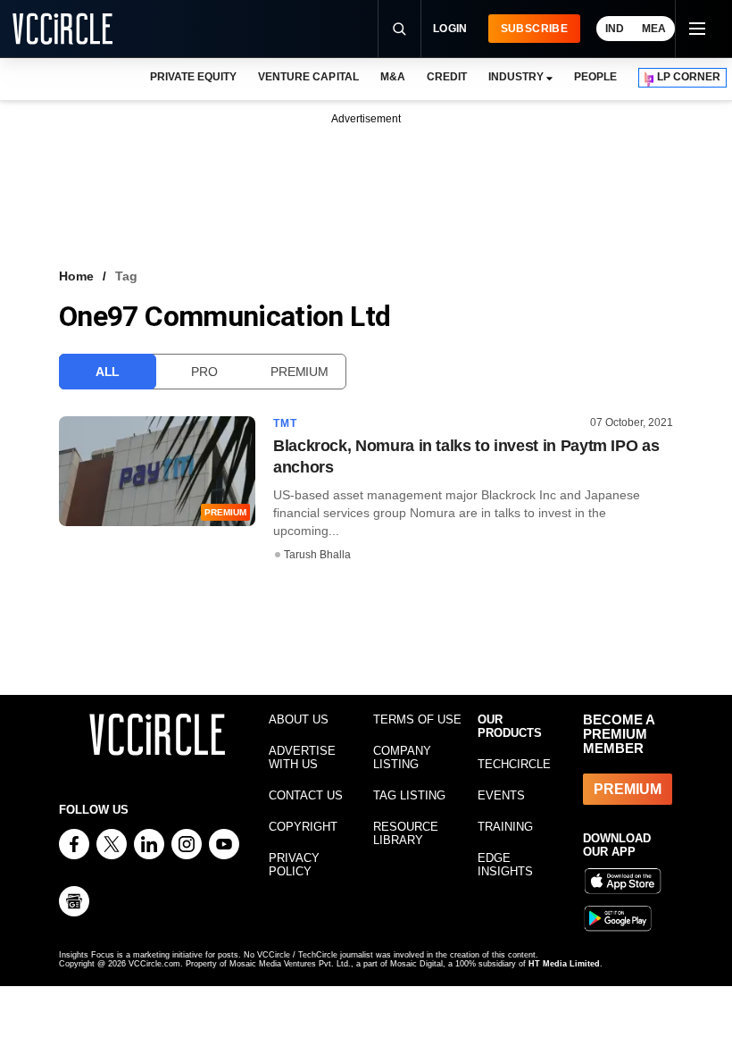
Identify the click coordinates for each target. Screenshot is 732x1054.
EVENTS (501, 795)
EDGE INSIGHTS (505, 864)
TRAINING (505, 826)
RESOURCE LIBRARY (405, 833)
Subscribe (534, 28)
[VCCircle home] (62, 28)
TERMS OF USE (417, 719)
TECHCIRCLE (514, 764)
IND (614, 28)
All (108, 371)
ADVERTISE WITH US (302, 757)
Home (76, 276)
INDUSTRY (516, 76)
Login (450, 28)
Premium (299, 371)
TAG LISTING (409, 795)
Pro (204, 371)
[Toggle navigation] (696, 28)
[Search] (399, 28)
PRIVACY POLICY (294, 864)
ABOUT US (299, 719)
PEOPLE (595, 76)
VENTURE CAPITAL (308, 76)
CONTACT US (306, 795)
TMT (285, 423)
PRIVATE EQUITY (193, 76)
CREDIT (447, 76)
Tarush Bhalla (317, 554)
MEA (654, 28)
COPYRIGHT (303, 826)
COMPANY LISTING (402, 757)
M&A (392, 76)
